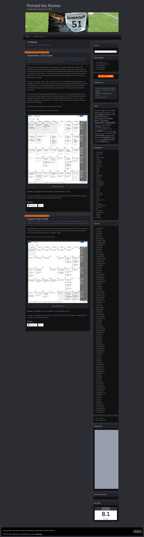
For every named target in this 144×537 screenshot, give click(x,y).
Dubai (54, 60)
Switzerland (98, 139)
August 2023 (99, 283)
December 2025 (100, 240)
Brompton (107, 112)
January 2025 (100, 256)
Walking (84, 58)
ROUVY (109, 133)
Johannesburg (98, 129)
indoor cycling (58, 58)
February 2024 (100, 274)
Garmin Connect (80, 60)
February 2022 (100, 307)
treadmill (47, 62)
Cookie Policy (38, 534)
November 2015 (100, 389)
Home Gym (51, 58)
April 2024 (99, 272)
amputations (99, 152)
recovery (104, 133)
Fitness (42, 58)
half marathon (102, 125)
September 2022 (100, 300)
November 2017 (100, 348)
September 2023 (100, 281)
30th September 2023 (43, 52)
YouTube (98, 217)
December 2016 (100, 368)
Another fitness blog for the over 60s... (40, 9)
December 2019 (100, 316)
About (27, 36)
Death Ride (99, 166)
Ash (86, 221)
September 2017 (100, 352)
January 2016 (100, 385)
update (112, 139)
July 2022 (98, 304)
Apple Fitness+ (106, 110)
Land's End (99, 186)
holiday (29, 62)
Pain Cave (65, 58)
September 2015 (100, 392)
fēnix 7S (64, 60)
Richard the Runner (44, 6)
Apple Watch (39, 60)
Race (97, 196)
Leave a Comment (59, 62)
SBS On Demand (100, 205)
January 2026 (100, 238)
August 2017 (99, 353)
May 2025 (99, 249)
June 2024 (99, 268)
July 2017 (98, 355)
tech (97, 209)
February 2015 (100, 405)
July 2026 (98, 230)
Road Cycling (100, 200)
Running (71, 58)
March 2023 (99, 290)
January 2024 (100, 276)
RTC (97, 201)
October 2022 (100, 299)
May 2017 (99, 359)
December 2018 (100, 329)
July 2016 (98, 375)
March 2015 (99, 403)
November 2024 (100, 260)
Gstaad (96, 125)
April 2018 (99, 341)
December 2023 (100, 277)
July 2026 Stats (100, 65)
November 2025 (100, 242)
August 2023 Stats (37, 219)
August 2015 (99, 394)
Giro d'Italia (99, 175)
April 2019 (99, 323)
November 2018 (100, 330)
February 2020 (100, 314)
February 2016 (100, 384)
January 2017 (100, 366)
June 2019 (99, 320)
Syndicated (99, 207)
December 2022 (100, 295)
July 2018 (98, 336)
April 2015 (99, 401)
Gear (46, 58)
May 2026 (99, 233)
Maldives (105, 131)
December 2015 (100, 387)
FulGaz (73, 60)
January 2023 (100, 293)
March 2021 (99, 311)
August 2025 (99, 245)
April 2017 (99, 361)
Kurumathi (109, 129)
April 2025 (99, 251)
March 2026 (99, 237)
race (100, 133)
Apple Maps (99, 154)
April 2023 (99, 288)
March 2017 (99, 362)
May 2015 (99, 399)
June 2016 (99, 376)
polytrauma (99, 194)
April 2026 (99, 235)
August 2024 (99, 265)
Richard (33, 52)
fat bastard (59, 60)
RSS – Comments (101, 420)
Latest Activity (38, 36)
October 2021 (100, 309)
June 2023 (99, 286)
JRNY (32, 62)
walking (97, 141)
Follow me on (104, 76)
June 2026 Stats (100, 67)
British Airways (100, 157)
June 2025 (99, 247)
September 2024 (100, 263)
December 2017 (100, 346)
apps (97, 155)
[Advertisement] (109, 460)
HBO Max (98, 177)
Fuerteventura (100, 119)
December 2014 (100, 408)
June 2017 (99, 357)
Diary (38, 58)
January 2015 (100, 407)
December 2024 (100, 258)
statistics (42, 62)
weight (52, 62)
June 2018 (99, 338)
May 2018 (99, 339)
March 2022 (99, 306)
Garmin (56, 223)
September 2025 (100, 244)
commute (112, 112)
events (98, 170)
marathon (110, 131)
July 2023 (98, 284)
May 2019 (99, 322)
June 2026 (99, 231)
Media (98, 191)
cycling (50, 60)
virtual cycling (77, 58)
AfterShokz (98, 110)
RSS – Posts (99, 418)
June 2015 (99, 398)
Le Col (98, 187)
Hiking (98, 178)
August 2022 (99, 302)
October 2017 (100, 350)
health (108, 125)
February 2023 (100, 291)
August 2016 (99, 373)
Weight (29, 60)
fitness (69, 60)
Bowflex (45, 60)
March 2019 (99, 325)
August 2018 (99, 334)
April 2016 (99, 380)
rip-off (97, 198)
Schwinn (37, 62)
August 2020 (99, 313)
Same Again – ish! (101, 62)
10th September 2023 (43, 216)
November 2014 (100, 410)
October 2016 (100, 369)
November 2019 (100, 318)
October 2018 (100, 332)
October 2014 (100, 412)
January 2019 (100, 327)
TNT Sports (99, 210)
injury (104, 127)
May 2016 (99, 378)
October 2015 (100, 391)
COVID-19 (99, 162)
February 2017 (100, 364)
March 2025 (99, 253)
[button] (57, 149)
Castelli (98, 159)
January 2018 (100, 345)
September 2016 (100, 371)
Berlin (103, 112)
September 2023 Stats (40, 55)
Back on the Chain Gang (102, 64)
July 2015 (98, 396)
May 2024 (99, 270)
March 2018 (99, 343)
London (99, 130)
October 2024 (100, 261)
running (107, 135)
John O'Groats (100, 184)
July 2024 (98, 267)
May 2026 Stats (100, 69)
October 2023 (100, 279)
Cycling (35, 58)
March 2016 (99, 382)
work (108, 142)
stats (113, 137)
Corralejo (29, 223)
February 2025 (100, 254)
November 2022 (100, 297)
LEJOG (98, 189)
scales (112, 135)
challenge (99, 161)
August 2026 (99, 228)
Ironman (108, 127)
